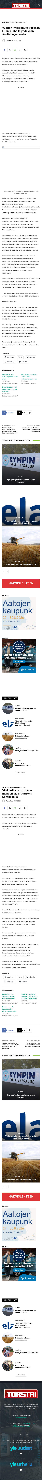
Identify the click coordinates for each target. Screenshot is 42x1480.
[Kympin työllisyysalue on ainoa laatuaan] (21, 464)
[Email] (25, 50)
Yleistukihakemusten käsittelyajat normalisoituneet (21, 522)
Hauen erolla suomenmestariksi (23, 764)
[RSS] (27, 1434)
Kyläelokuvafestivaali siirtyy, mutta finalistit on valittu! (9, 389)
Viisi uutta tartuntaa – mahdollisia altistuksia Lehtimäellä (31, 429)
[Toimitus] (4, 40)
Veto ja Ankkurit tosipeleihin (26, 751)
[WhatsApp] (15, 50)
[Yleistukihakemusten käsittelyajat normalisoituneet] (21, 505)
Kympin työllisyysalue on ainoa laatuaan (21, 480)
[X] (9, 50)
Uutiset (23, 22)
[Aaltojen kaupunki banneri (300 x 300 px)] (19, 629)
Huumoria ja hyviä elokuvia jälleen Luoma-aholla (10, 377)
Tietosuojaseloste (21, 1417)
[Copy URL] (20, 50)
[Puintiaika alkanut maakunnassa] (21, 547)
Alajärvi (5, 22)
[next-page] (7, 571)
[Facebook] (4, 50)
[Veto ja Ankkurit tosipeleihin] (8, 749)
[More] (29, 413)
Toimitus (9, 40)
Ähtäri (21, 476)
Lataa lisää (20, 773)
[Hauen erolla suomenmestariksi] (8, 763)
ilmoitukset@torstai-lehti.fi (21, 1427)
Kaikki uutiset (15, 22)
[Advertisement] (21, 109)
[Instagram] (21, 1434)
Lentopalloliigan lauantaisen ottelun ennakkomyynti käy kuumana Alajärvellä (9, 430)
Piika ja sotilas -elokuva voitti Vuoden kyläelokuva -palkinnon (29, 377)
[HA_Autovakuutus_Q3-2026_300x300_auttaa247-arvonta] (19, 672)
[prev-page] (3, 571)
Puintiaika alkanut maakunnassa (21, 564)
